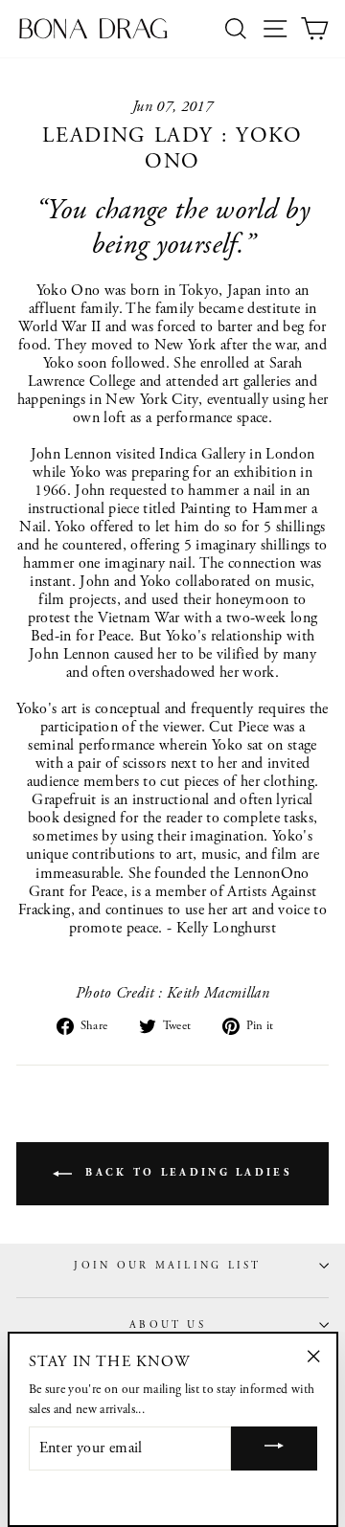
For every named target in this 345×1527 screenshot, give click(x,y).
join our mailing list (167, 1265)
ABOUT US (167, 1325)
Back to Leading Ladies (186, 1172)
